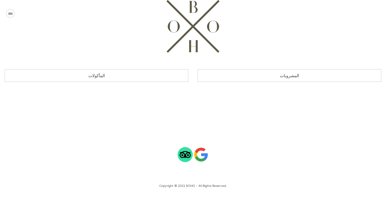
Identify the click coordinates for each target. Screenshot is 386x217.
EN (10, 13)
